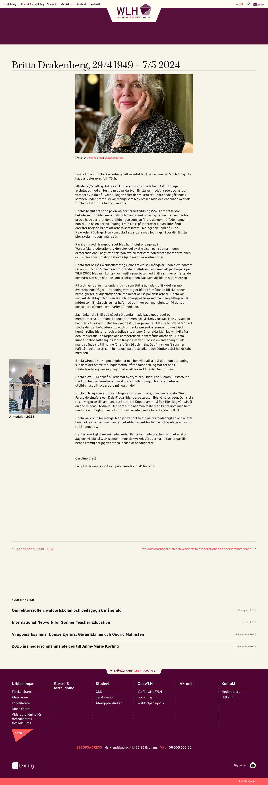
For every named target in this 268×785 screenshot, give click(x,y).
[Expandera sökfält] (248, 4)
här (153, 466)
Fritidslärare (21, 703)
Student (103, 683)
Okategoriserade (114, 157)
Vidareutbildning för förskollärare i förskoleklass (26, 719)
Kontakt (228, 683)
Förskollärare (21, 692)
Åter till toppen (247, 781)
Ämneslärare (21, 709)
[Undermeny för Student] (57, 4)
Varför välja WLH (150, 692)
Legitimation (105, 698)
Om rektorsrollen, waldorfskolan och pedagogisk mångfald (67, 611)
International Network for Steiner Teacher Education (61, 623)
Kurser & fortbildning (64, 686)
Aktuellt (187, 683)
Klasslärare (20, 698)
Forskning (145, 698)
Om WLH (145, 683)
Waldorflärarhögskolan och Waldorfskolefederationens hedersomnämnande (196, 549)
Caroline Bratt (95, 157)
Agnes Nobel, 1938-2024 (35, 549)
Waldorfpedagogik (151, 703)
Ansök (240, 4)
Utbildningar (23, 683)
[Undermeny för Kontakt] (87, 4)
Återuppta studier (109, 703)
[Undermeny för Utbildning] (17, 4)
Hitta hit (228, 698)
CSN (99, 692)
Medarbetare (231, 692)
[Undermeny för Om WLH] (72, 4)
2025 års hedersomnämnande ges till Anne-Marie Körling (65, 646)
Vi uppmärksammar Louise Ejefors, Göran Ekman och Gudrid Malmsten (78, 635)
